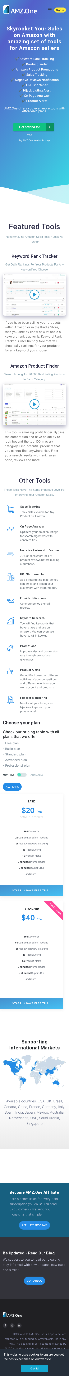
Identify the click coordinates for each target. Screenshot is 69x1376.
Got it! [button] (34, 1368)
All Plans (12, 786)
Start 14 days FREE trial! (31, 890)
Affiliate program (34, 1225)
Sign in (60, 10)
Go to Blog (34, 1280)
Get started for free (29, 128)
